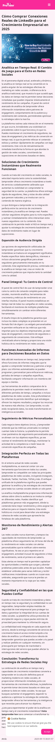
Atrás (4, 738)
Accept (47, 731)
